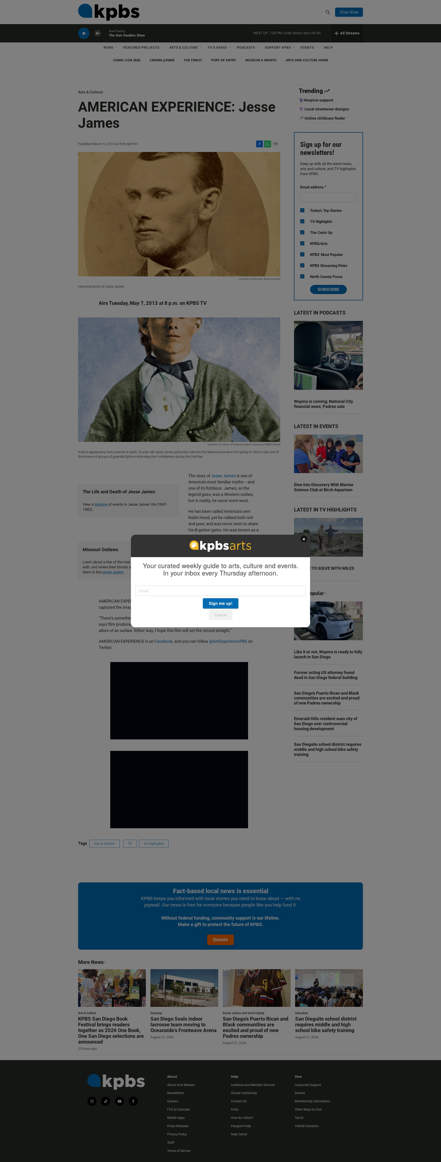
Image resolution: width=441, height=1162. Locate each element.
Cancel (220, 614)
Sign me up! (220, 603)
